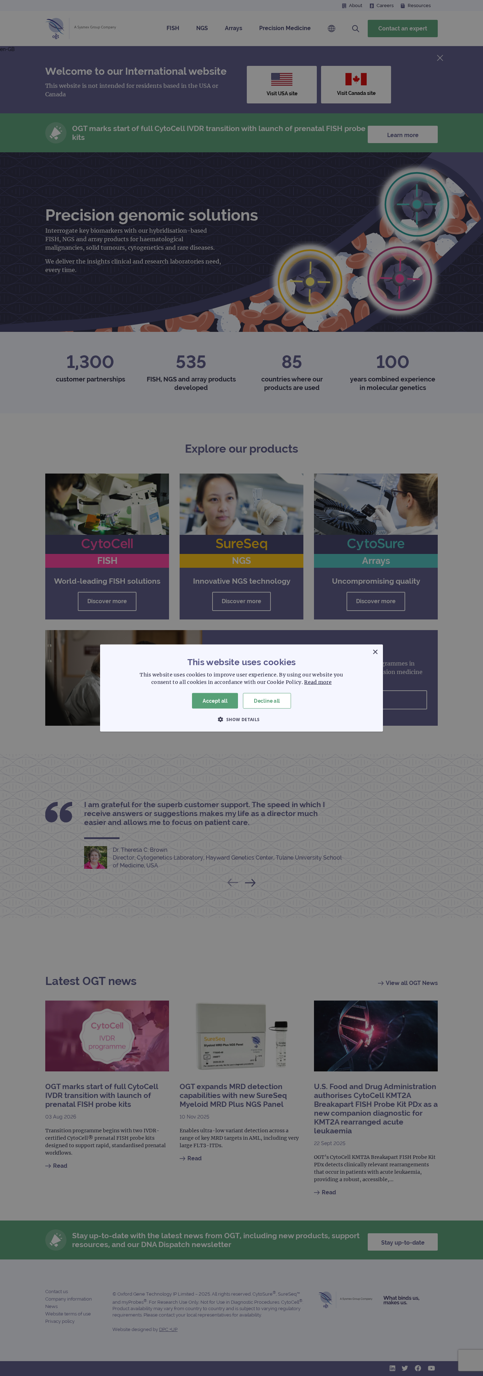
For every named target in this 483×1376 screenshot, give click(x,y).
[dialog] (241, 688)
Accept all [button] (215, 700)
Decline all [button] (267, 700)
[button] (241, 719)
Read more (318, 682)
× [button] (375, 652)
